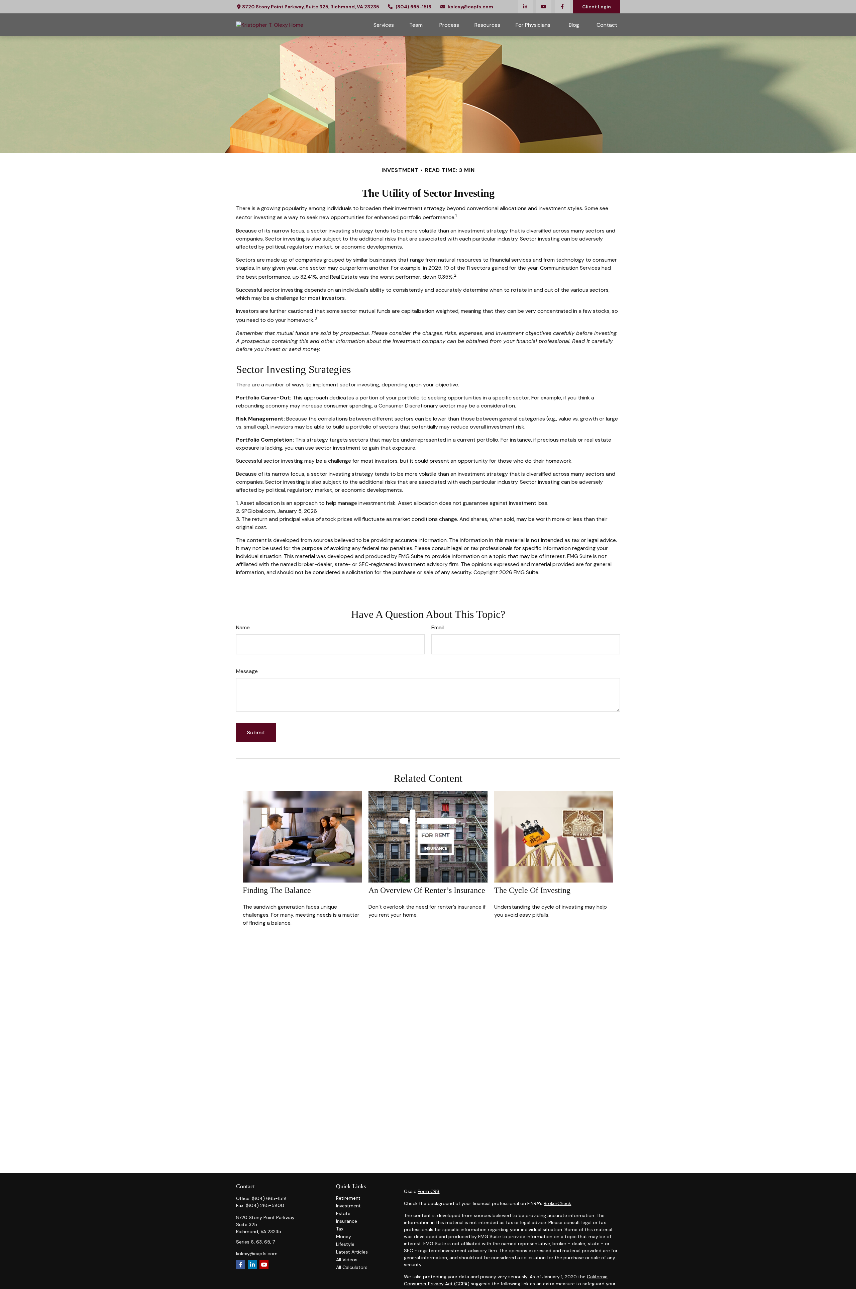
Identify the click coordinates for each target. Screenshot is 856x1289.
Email (437, 627)
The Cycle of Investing (532, 890)
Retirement (348, 1198)
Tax (339, 1229)
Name (243, 627)
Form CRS (428, 1191)
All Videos (346, 1260)
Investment (348, 1206)
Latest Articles (352, 1252)
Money (343, 1236)
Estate (343, 1213)
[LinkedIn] (525, 6)
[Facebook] (562, 6)
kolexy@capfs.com (470, 7)
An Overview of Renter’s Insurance (426, 890)
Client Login (596, 7)
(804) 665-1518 (413, 7)
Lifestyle (345, 1244)
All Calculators (351, 1267)
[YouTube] (543, 6)
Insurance (346, 1221)
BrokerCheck (557, 1203)
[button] (384, 24)
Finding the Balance (277, 890)
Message (247, 671)
